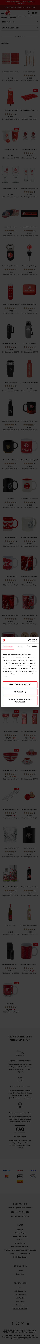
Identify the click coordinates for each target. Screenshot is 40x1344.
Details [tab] (19, 646)
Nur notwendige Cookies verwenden (20, 700)
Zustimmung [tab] (7, 646)
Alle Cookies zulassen (20, 684)
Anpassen (18, 692)
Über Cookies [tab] (32, 646)
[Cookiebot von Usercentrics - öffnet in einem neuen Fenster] (28, 640)
